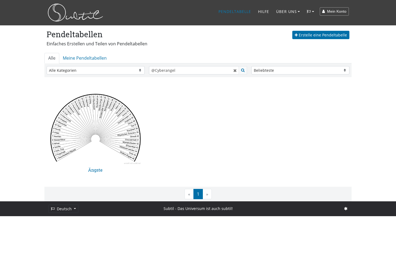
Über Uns (286, 11)
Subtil (169, 208)
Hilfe (263, 11)
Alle (51, 58)
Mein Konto (335, 11)
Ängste (95, 170)
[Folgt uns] (346, 208)
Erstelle (322, 35)
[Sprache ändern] (310, 11)
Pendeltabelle (234, 11)
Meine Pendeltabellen (85, 58)
